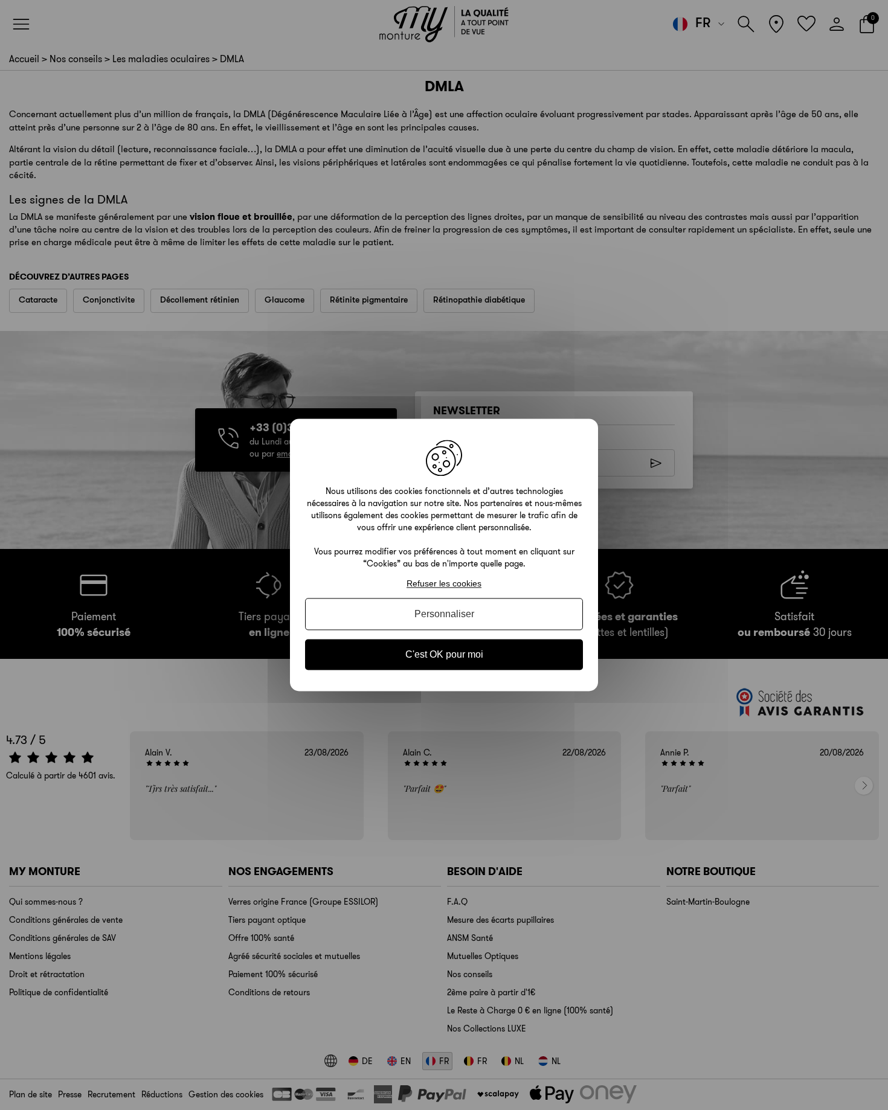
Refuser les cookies (444, 583)
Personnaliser (444, 614)
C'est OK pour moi (444, 654)
